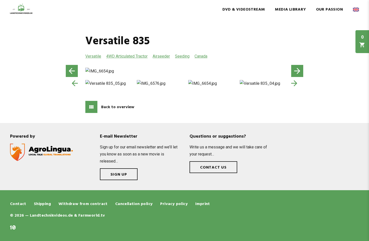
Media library (290, 9)
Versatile (93, 56)
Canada (201, 56)
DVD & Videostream (243, 9)
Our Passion (329, 9)
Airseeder (161, 56)
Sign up (118, 174)
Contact (18, 204)
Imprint (202, 204)
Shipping (42, 204)
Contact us (213, 167)
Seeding (182, 56)
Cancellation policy (134, 204)
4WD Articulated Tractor (127, 56)
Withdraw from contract (83, 204)
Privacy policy (174, 204)
